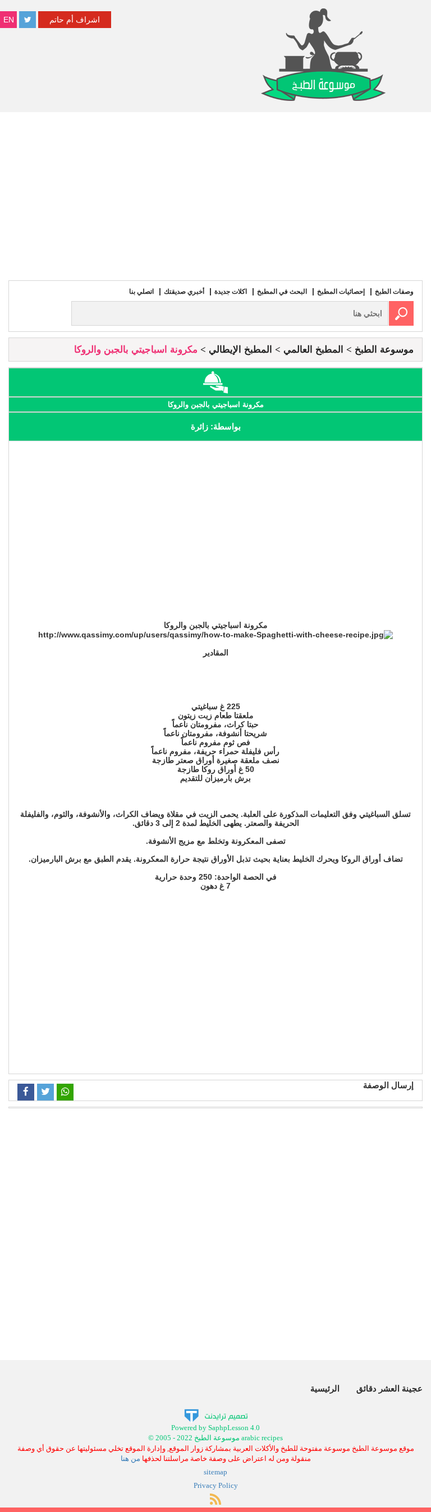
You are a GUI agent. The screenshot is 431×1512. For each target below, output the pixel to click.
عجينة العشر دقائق (389, 1388)
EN (8, 19)
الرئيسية (325, 1388)
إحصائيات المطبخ (341, 291)
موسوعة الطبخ (384, 349)
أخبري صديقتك (184, 291)
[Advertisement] (215, 196)
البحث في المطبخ (282, 291)
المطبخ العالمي (313, 349)
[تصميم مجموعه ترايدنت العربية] (215, 1415)
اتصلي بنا (141, 291)
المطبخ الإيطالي (240, 349)
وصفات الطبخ (394, 291)
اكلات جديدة (230, 291)
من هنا (130, 1458)
